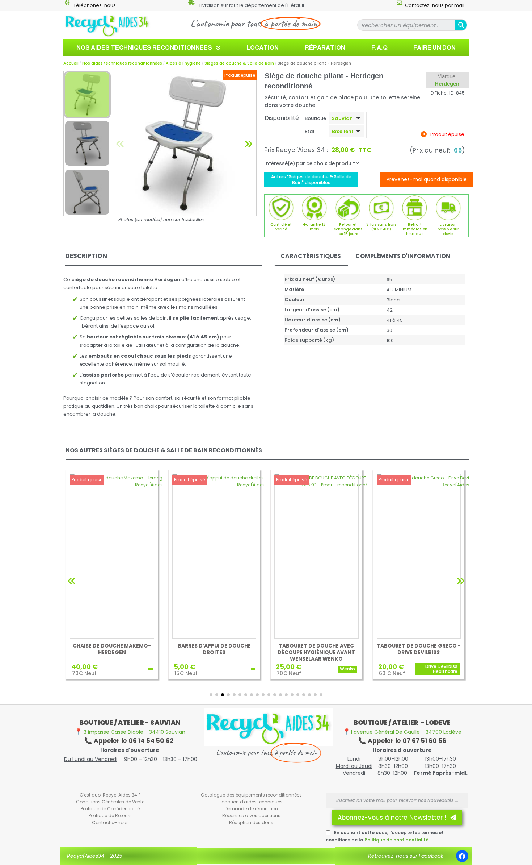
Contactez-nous (110, 822)
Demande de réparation (251, 809)
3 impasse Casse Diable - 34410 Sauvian (130, 732)
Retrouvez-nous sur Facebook (405, 856)
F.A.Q (379, 47)
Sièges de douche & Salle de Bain (239, 63)
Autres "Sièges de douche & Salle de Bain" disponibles (311, 179)
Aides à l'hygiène (183, 63)
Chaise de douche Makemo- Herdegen (112, 649)
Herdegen (447, 83)
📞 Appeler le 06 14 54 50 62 (129, 740)
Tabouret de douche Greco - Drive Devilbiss (419, 649)
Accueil (71, 63)
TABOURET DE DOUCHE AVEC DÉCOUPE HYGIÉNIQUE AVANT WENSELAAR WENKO (316, 652)
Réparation (325, 47)
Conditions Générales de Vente (110, 802)
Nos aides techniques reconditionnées (144, 47)
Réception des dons (251, 822)
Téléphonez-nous (94, 5)
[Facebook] (462, 856)
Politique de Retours (110, 815)
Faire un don (434, 47)
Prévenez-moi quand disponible (427, 179)
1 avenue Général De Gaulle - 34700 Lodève (402, 732)
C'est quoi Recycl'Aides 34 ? (110, 795)
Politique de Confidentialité (110, 809)
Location (262, 47)
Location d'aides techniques (251, 802)
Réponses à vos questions (251, 815)
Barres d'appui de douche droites (214, 649)
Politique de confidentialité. (397, 840)
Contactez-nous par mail (434, 5)
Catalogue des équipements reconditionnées (251, 795)
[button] (120, 143)
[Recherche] (461, 25)
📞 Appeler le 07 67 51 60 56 (402, 740)
